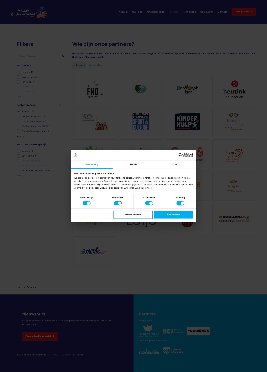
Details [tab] (133, 164)
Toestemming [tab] (91, 164)
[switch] (118, 203)
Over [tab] (175, 164)
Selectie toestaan (133, 215)
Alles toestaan (173, 215)
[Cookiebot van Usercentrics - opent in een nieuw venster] (181, 155)
